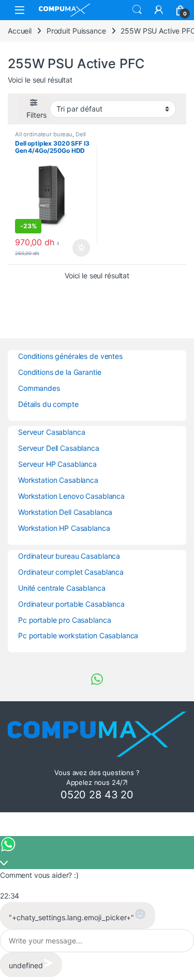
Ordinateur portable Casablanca (71, 604)
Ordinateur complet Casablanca (71, 572)
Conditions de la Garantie (59, 372)
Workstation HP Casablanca (64, 528)
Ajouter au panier (77, 248)
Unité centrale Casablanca (62, 588)
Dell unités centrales (50, 137)
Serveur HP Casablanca (57, 464)
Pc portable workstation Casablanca (78, 635)
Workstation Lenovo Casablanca (71, 496)
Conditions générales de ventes (70, 356)
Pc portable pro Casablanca (64, 620)
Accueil (20, 30)
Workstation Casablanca (58, 480)
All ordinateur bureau (43, 134)
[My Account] (159, 10)
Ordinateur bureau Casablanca (69, 555)
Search (137, 9)
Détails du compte (48, 404)
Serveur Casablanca (51, 432)
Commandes (39, 388)
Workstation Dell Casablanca (65, 512)
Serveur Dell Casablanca (58, 448)
